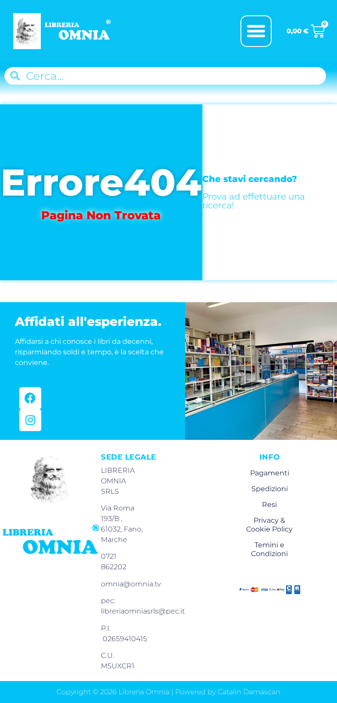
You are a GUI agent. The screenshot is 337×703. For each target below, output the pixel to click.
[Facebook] (30, 398)
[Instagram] (30, 420)
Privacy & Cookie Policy (269, 524)
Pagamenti (269, 473)
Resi (269, 504)
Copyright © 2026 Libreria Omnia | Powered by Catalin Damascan (168, 692)
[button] (256, 31)
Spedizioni (269, 489)
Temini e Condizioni (269, 549)
